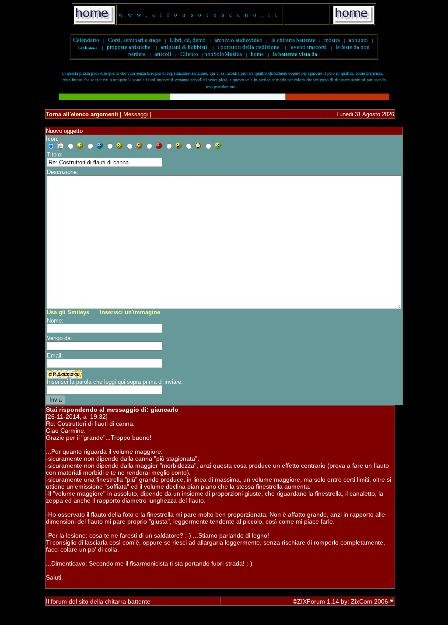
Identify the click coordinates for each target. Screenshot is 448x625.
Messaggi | (136, 114)
